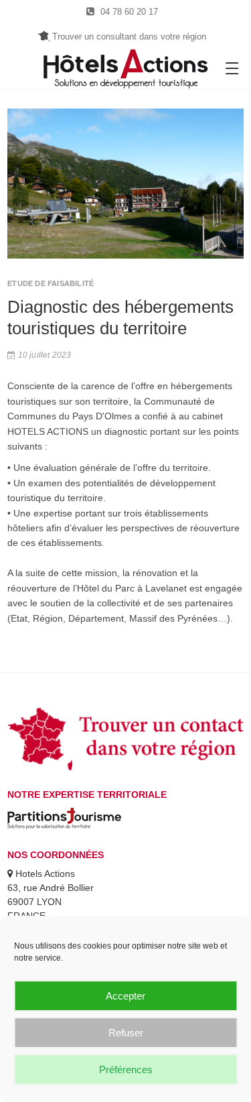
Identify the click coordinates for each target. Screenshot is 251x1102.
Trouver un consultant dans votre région (127, 36)
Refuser (125, 1032)
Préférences (126, 1069)
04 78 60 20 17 (128, 12)
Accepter (125, 996)
